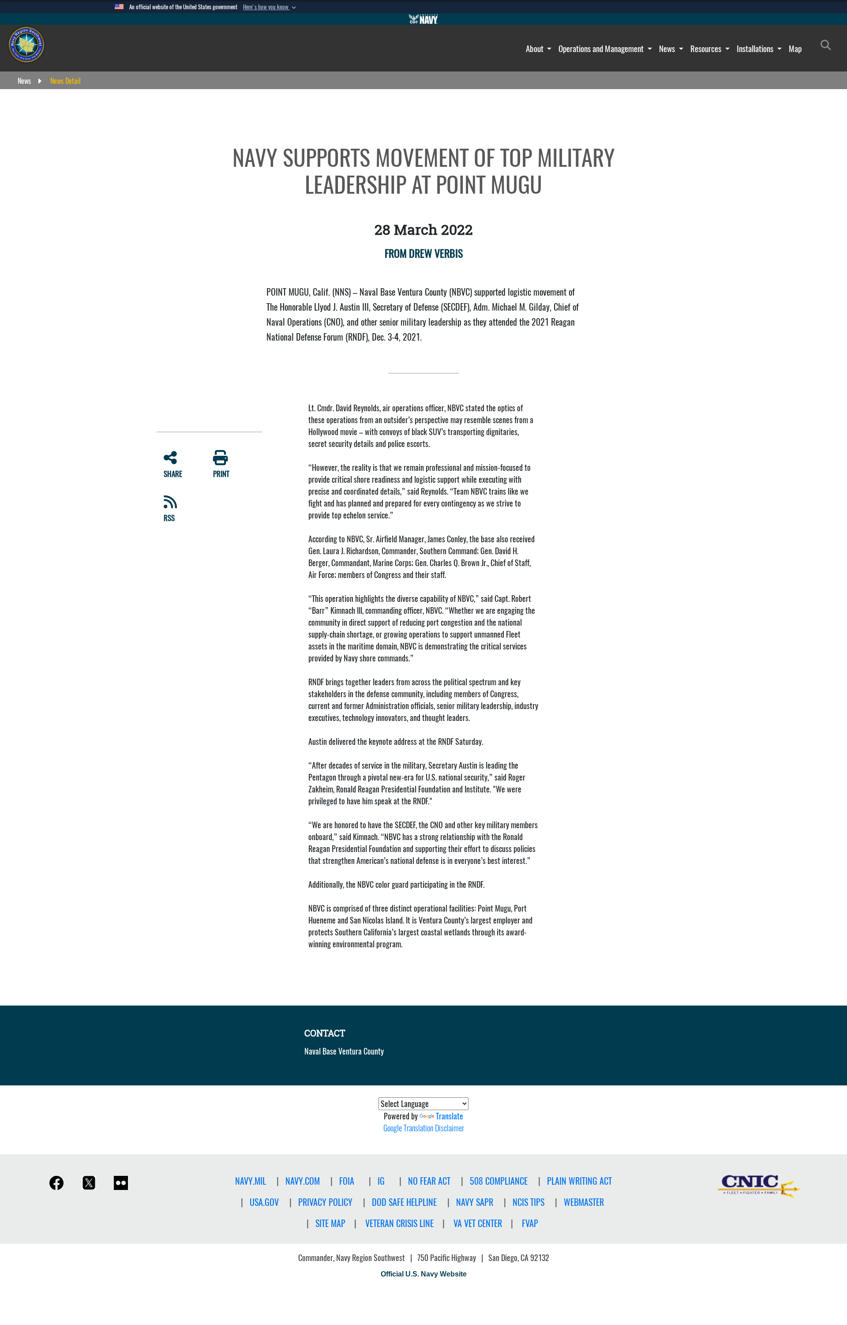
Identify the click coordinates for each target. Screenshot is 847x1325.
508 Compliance (499, 1181)
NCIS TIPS (528, 1202)
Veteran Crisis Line (399, 1223)
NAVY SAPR (474, 1202)
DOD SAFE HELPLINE (404, 1202)
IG (381, 1181)
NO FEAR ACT (429, 1181)
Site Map (330, 1223)
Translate (449, 1116)
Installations (756, 48)
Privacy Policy (325, 1202)
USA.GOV (264, 1202)
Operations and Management (601, 48)
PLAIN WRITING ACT (579, 1181)
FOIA (346, 1181)
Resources (706, 48)
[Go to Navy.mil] (423, 19)
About (535, 48)
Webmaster (584, 1202)
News (668, 48)
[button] (270, 7)
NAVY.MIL (250, 1181)
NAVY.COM (302, 1181)
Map (795, 48)
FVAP (530, 1223)
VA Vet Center (477, 1223)
